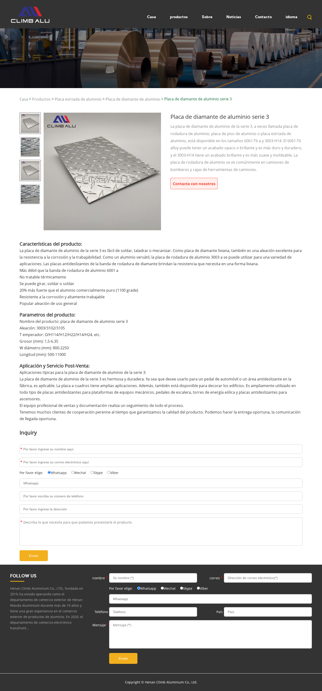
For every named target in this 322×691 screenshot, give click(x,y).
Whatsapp (59, 472)
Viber (114, 472)
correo (21, 462)
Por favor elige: (32, 472)
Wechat (80, 472)
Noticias (233, 16)
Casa (151, 16)
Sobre (207, 16)
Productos (41, 99)
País (219, 612)
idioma (291, 16)
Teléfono (101, 612)
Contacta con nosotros (194, 183)
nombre (21, 449)
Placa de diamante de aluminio (133, 99)
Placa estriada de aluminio (78, 99)
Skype (98, 472)
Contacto (263, 16)
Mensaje (21, 522)
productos (179, 16)
